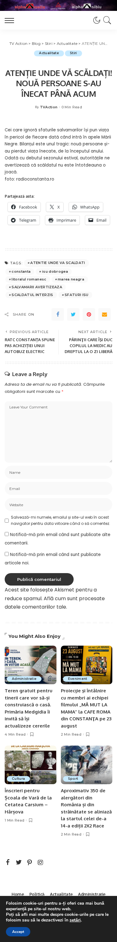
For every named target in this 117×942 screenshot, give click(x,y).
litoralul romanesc (29, 279)
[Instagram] (40, 862)
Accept (18, 931)
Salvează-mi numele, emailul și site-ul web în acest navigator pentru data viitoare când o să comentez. (60, 520)
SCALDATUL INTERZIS (32, 295)
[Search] (106, 20)
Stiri (73, 53)
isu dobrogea (55, 271)
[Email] (104, 314)
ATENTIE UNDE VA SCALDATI (57, 263)
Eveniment (77, 679)
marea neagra (71, 279)
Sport (73, 779)
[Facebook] (57, 314)
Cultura (18, 779)
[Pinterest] (89, 314)
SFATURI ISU (77, 295)
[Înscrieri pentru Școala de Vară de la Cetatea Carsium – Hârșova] (30, 765)
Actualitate (49, 53)
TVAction (49, 107)
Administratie (24, 679)
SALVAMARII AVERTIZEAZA (37, 287)
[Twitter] (73, 314)
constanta (21, 271)
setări (75, 920)
